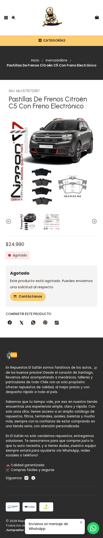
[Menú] (6, 17)
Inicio (35, 60)
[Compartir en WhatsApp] (33, 323)
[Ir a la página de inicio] (51, 18)
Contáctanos (30, 296)
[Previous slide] (9, 221)
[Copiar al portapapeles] (57, 323)
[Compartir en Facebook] (10, 323)
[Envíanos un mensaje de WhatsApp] (93, 528)
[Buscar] (13, 17)
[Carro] (97, 18)
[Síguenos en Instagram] (26, 478)
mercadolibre (56, 60)
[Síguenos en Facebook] (33, 478)
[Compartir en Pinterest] (45, 323)
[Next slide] (93, 221)
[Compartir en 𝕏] (21, 323)
